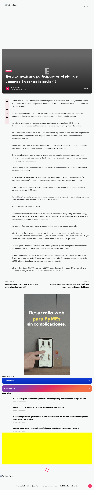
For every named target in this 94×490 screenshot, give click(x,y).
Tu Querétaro (15, 87)
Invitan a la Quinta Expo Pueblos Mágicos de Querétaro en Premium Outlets (46, 428)
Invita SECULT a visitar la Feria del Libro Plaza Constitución (38, 407)
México (8, 71)
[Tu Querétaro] (16, 7)
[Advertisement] (47, 29)
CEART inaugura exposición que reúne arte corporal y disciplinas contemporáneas (49, 399)
